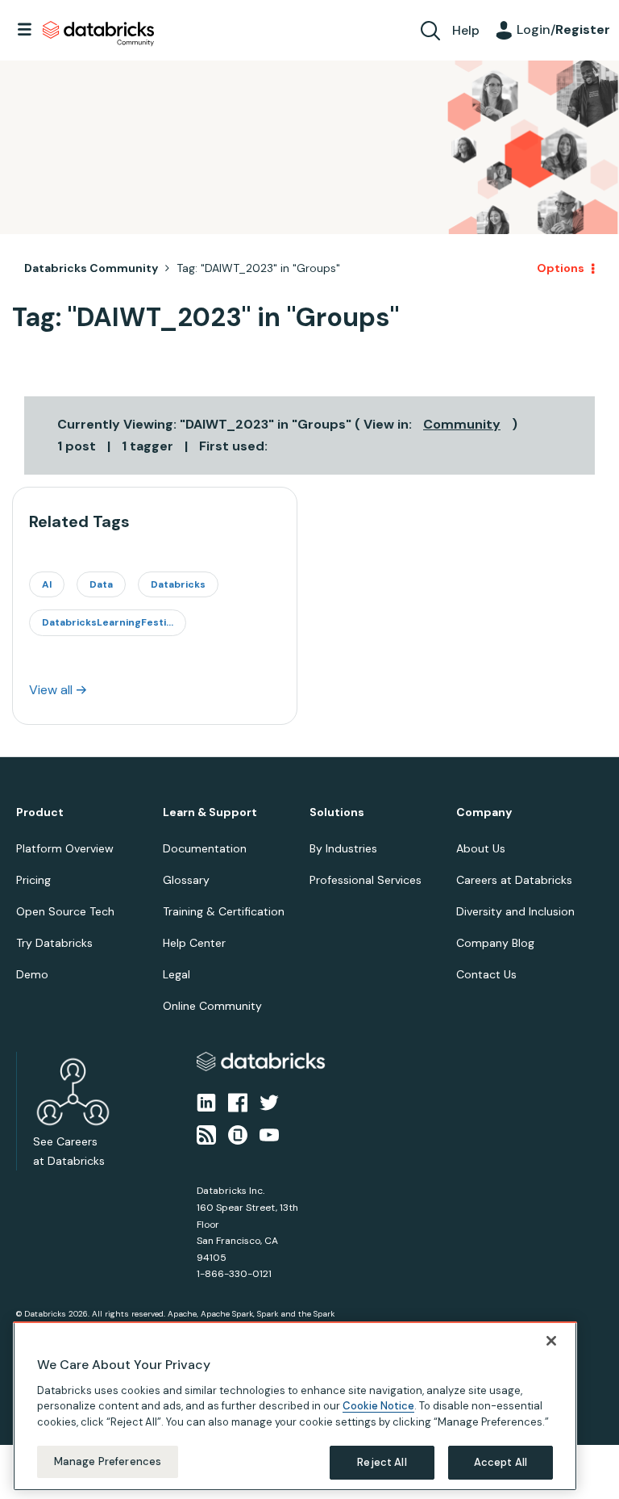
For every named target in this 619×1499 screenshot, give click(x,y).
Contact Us (486, 974)
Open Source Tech (65, 911)
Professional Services (366, 880)
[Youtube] (269, 1134)
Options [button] (560, 268)
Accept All (500, 1462)
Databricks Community (98, 34)
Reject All (381, 1462)
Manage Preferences (107, 1461)
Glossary (186, 880)
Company (484, 812)
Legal (176, 974)
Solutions (337, 812)
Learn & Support (210, 812)
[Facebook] (237, 1101)
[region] (295, 1406)
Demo (32, 974)
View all (51, 689)
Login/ (563, 29)
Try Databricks (54, 943)
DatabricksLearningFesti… (107, 622)
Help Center (194, 943)
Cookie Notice (378, 1406)
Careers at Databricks (514, 880)
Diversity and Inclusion (515, 911)
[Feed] (206, 1134)
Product (40, 812)
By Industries (343, 848)
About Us (480, 848)
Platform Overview (65, 848)
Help (466, 30)
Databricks (178, 584)
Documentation (205, 848)
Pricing (33, 880)
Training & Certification (224, 911)
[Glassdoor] (237, 1134)
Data (101, 584)
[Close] (551, 1341)
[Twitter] (269, 1101)
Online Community (212, 1006)
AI (47, 584)
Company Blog (495, 943)
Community (462, 424)
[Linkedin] (206, 1101)
